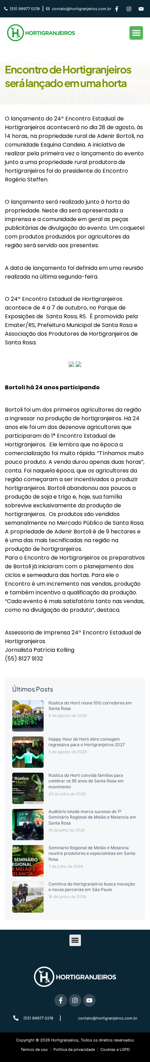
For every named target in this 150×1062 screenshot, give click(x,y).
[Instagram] (129, 8)
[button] (136, 33)
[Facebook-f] (117, 8)
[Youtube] (141, 8)
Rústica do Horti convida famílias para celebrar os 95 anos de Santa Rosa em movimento (86, 781)
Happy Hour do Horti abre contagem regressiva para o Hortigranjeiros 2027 (86, 742)
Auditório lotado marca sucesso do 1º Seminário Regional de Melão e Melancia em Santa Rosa (92, 817)
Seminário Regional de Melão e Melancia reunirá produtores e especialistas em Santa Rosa (91, 853)
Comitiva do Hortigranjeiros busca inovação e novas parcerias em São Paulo (91, 886)
